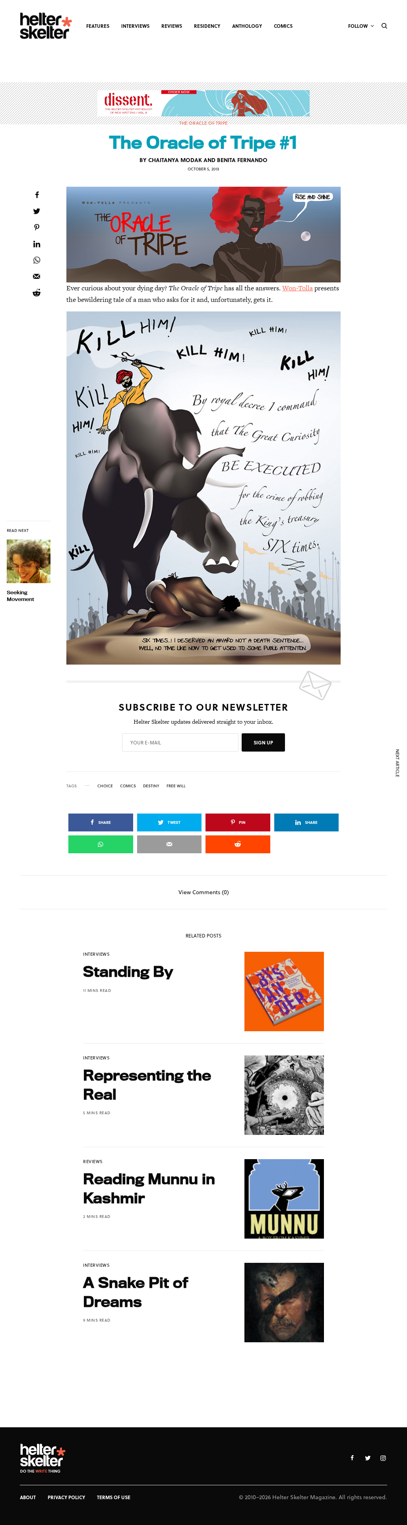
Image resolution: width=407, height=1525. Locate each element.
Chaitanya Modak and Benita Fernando (207, 160)
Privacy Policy (66, 1497)
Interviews (96, 954)
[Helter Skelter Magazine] (46, 26)
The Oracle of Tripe (203, 123)
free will (176, 786)
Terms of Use (113, 1497)
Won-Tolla (297, 288)
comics (128, 786)
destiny (151, 786)
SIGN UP (263, 742)
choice (105, 786)
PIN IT (208, 234)
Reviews (93, 1161)
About (28, 1497)
